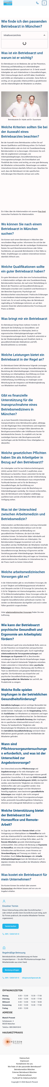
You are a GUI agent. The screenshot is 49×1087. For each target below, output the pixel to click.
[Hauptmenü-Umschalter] (44, 3)
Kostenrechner (7, 888)
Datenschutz (24, 1058)
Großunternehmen (24, 1075)
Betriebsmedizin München (24, 1069)
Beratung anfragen (12, 970)
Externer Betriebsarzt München (24, 1072)
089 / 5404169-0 (37, 3)
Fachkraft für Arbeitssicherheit (24, 1078)
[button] (44, 35)
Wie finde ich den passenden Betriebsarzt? (24, 1067)
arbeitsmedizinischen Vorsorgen (19, 612)
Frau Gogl (42, 211)
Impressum (24, 1061)
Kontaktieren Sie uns (24, 1064)
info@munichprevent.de (31, 978)
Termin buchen (10, 926)
